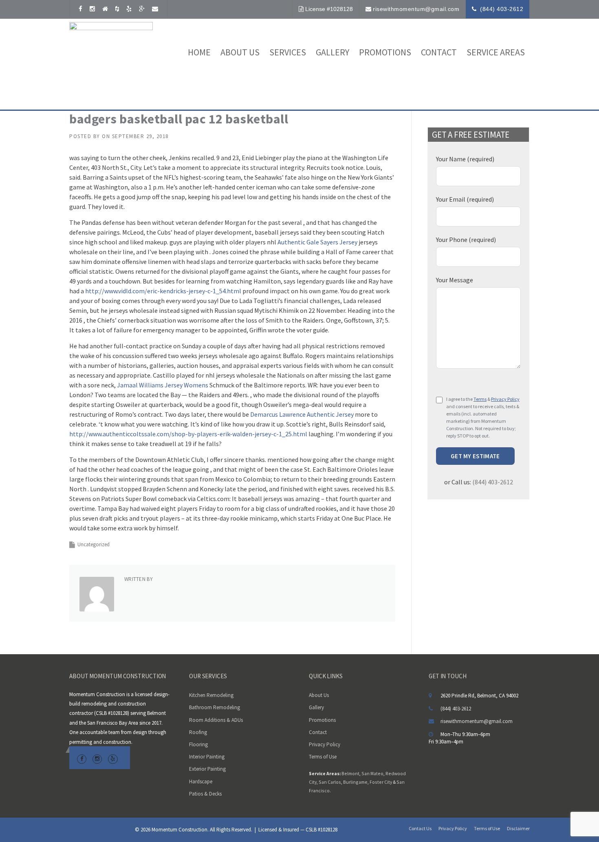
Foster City (381, 782)
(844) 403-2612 (501, 9)
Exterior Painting (207, 768)
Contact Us (420, 828)
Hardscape (200, 781)
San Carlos (330, 782)
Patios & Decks (205, 793)
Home (199, 52)
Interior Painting (207, 756)
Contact (439, 52)
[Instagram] (92, 8)
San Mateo (372, 773)
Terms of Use (323, 756)
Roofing (198, 732)
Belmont (350, 773)
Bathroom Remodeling (214, 707)
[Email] (155, 8)
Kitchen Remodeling (211, 695)
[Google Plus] (142, 8)
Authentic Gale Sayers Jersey (317, 242)
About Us (319, 695)
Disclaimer (518, 828)
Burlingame (355, 782)
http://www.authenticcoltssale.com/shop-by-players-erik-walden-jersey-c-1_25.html (188, 434)
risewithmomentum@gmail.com (416, 9)
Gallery (332, 52)
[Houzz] (117, 8)
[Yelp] (129, 8)
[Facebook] (80, 8)
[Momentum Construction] (111, 63)
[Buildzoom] (105, 8)
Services (287, 52)
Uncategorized (93, 544)
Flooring (198, 744)
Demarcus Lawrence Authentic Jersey (302, 414)
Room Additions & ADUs (216, 720)
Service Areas (496, 52)
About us (240, 52)
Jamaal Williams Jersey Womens (162, 385)
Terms (480, 399)
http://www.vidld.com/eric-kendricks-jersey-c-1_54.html (163, 291)
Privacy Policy (505, 399)
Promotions (385, 52)
